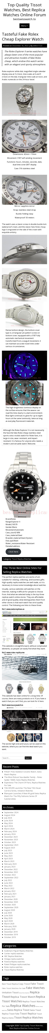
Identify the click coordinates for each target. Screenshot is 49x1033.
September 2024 (11, 812)
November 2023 (11, 839)
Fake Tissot (37, 983)
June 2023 (8, 853)
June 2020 (8, 915)
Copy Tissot (24, 983)
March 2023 (9, 861)
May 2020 (8, 918)
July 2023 (8, 850)
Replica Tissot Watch (22, 997)
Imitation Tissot (10, 992)
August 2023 (9, 847)
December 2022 (11, 869)
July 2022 (8, 880)
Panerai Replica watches (14, 961)
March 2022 (9, 888)
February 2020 (10, 926)
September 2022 (11, 877)
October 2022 (10, 875)
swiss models (14, 435)
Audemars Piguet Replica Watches (18, 951)
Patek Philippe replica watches (17, 964)
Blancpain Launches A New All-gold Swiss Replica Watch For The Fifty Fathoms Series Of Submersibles (25, 796)
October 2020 (10, 904)
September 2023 (11, 845)
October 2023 (10, 842)
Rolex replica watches (13, 967)
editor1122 (37, 45)
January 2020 (9, 929)
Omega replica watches (14, 959)
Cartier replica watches (14, 953)
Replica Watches (22, 1005)
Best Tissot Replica (10, 984)
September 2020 (11, 907)
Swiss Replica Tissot (18, 1010)
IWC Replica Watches (13, 956)
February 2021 (10, 894)
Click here (13, 551)
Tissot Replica (28, 1013)
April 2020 (8, 921)
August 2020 (9, 910)
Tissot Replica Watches (21, 559)
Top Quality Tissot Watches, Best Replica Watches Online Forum (24, 9)
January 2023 (9, 866)
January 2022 (9, 891)
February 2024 (10, 831)
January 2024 (9, 834)
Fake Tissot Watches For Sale (13, 988)
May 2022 (8, 885)
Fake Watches (35, 988)
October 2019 (10, 937)
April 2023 (8, 858)
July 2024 (8, 818)
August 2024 (9, 815)
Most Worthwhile (24, 993)
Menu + (24, 26)
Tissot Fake (14, 1013)
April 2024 (8, 826)
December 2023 (11, 837)
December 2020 (11, 899)
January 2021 (9, 896)
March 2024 (9, 828)
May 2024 (8, 823)
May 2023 (8, 856)
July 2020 (8, 913)
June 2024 (8, 820)
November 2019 (11, 934)
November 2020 (11, 902)
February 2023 (10, 864)
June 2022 (8, 883)
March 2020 (9, 923)
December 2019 (11, 932)
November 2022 (11, 872)
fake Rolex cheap (38, 227)
